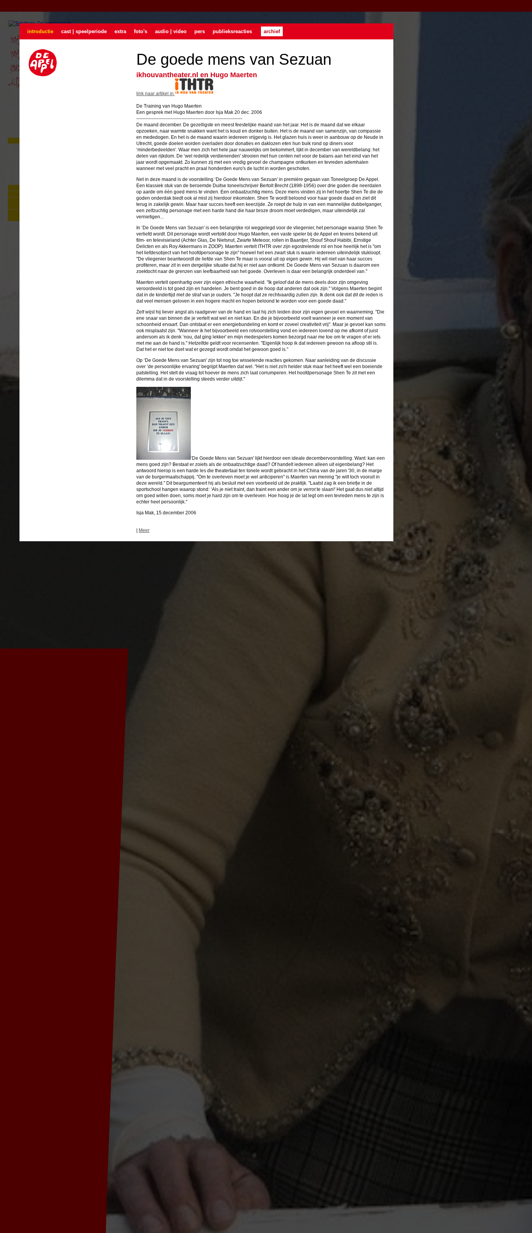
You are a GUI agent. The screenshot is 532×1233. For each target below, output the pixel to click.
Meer (144, 530)
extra (120, 31)
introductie (40, 31)
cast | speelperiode (84, 31)
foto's (140, 31)
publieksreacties (232, 31)
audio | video (171, 31)
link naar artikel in (155, 93)
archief (272, 31)
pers (199, 31)
